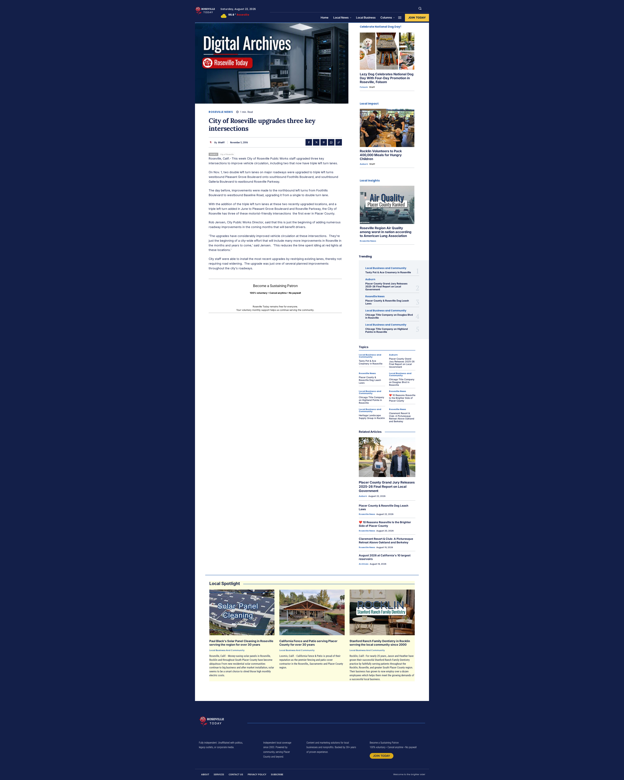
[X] (316, 142)
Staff (221, 142)
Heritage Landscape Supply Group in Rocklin (372, 416)
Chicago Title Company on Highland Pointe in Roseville (386, 330)
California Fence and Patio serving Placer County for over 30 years (308, 642)
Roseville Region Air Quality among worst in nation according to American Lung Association (385, 232)
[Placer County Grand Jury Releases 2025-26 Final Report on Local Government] (387, 457)
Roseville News (221, 112)
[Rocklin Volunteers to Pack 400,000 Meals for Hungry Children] (387, 128)
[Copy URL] (338, 142)
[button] (420, 8)
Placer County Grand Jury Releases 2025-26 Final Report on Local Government (386, 286)
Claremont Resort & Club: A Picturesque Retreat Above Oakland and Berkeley (401, 417)
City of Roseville (227, 154)
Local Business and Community (385, 268)
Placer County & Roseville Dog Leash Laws (387, 302)
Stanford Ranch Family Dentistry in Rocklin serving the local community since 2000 (380, 642)
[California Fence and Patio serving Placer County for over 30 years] (311, 612)
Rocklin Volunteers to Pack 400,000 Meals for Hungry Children (381, 155)
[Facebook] (309, 142)
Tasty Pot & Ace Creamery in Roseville (388, 272)
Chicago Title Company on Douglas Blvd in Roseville (389, 316)
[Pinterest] (323, 142)
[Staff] (211, 142)
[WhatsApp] (331, 142)
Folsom (364, 87)
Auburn (364, 164)
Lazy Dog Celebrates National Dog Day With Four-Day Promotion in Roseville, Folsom (387, 78)
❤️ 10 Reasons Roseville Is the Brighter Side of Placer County (402, 398)
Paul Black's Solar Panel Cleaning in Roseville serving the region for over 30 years (241, 642)
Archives (363, 564)
